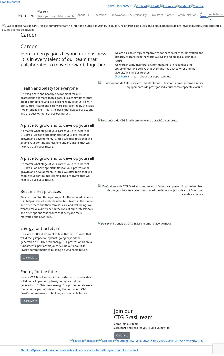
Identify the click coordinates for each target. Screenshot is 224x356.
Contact (126, 6)
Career (170, 15)
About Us (83, 15)
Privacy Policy (184, 340)
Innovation (119, 15)
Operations (100, 15)
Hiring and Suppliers (163, 340)
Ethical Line (114, 6)
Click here (121, 76)
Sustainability (138, 15)
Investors (157, 15)
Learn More (30, 257)
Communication (186, 15)
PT (132, 6)
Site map (198, 340)
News (99, 350)
